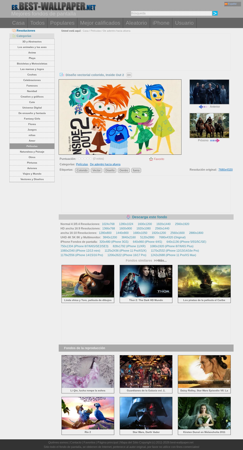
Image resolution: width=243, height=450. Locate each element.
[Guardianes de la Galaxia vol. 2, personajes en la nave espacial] (146, 387)
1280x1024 (126, 224)
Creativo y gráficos (32, 96)
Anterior (215, 106)
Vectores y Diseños (32, 179)
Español (232, 3)
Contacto (75, 442)
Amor (32, 140)
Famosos (32, 85)
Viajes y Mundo (32, 173)
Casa (18, 23)
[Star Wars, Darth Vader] (146, 428)
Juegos (32, 129)
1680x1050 (140, 232)
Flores (32, 124)
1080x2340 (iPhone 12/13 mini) (80, 250)
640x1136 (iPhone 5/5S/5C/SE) (186, 241)
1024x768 (108, 224)
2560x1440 (162, 228)
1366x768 (108, 228)
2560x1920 (182, 224)
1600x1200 (145, 224)
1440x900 (122, 232)
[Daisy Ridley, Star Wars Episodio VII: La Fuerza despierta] (204, 387)
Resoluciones (26, 30)
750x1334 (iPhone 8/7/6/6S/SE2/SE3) (84, 246)
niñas (32, 135)
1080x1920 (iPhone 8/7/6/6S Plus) (171, 246)
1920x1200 (159, 232)
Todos (37, 23)
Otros (32, 157)
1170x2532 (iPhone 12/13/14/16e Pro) (175, 250)
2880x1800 (196, 232)
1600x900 (125, 228)
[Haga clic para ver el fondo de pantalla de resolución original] (120, 118)
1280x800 (105, 232)
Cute (32, 102)
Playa (32, 58)
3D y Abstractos (32, 41)
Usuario (184, 23)
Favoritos (89, 442)
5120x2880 (147, 237)
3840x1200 (110, 237)
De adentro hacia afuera (116, 30)
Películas (32, 146)
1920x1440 (163, 224)
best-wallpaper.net (181, 442)
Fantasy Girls (32, 118)
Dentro (124, 170)
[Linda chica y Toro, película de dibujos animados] (88, 296)
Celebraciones (32, 80)
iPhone (161, 23)
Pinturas (32, 162)
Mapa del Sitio (129, 442)
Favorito (159, 159)
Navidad (32, 91)
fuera (136, 170)
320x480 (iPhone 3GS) (113, 241)
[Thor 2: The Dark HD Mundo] (146, 296)
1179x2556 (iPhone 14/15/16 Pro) (81, 255)
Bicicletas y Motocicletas (32, 63)
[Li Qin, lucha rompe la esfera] (88, 387)
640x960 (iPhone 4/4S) (147, 241)
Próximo (203, 140)
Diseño (110, 170)
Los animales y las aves (32, 47)
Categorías (24, 35)
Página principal (107, 442)
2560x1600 (177, 232)
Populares (62, 23)
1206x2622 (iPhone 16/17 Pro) (126, 255)
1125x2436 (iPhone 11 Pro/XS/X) (125, 250)
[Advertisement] (146, 60)
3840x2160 (129, 237)
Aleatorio (136, 23)
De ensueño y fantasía (32, 113)
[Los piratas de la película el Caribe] (204, 296)
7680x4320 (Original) (172, 237)
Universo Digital (32, 107)
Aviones (32, 168)
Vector (97, 170)
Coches (32, 74)
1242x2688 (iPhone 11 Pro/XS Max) (173, 255)
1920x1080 (143, 228)
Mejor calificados (100, 23)
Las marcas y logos (32, 69)
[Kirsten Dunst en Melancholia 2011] (204, 428)
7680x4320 (225, 169)
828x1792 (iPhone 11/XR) (129, 246)
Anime (32, 52)
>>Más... (160, 260)
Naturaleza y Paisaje (32, 151)
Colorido (82, 170)
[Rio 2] (88, 428)
